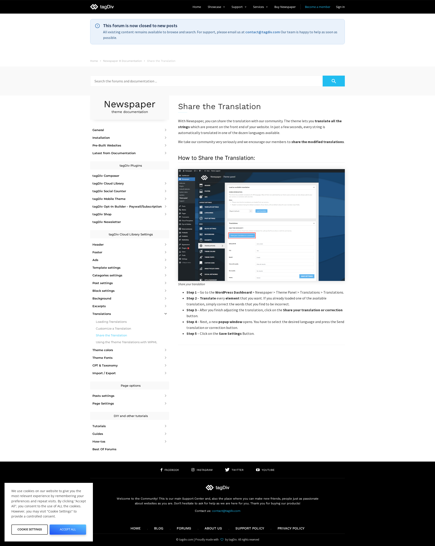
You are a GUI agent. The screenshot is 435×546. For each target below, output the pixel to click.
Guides (97, 434)
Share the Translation (111, 335)
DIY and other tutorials (131, 416)
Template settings (106, 267)
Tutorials (99, 426)
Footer (97, 252)
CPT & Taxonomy (105, 365)
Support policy (249, 528)
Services (258, 7)
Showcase (214, 7)
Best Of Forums (104, 449)
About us (213, 528)
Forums (184, 528)
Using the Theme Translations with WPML (126, 342)
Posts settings (103, 396)
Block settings (103, 290)
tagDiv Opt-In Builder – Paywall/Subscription (127, 206)
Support (237, 7)
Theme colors (102, 350)
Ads (95, 260)
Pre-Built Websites (106, 145)
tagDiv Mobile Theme (109, 199)
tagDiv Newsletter (106, 222)
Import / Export (104, 373)
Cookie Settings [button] (29, 529)
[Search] (334, 81)
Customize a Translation (113, 328)
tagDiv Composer (105, 175)
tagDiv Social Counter (109, 191)
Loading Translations (111, 321)
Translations (101, 314)
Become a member (317, 7)
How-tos (98, 441)
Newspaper (129, 106)
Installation (101, 137)
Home (197, 7)
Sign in (340, 7)
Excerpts (99, 306)
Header (98, 244)
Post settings (102, 283)
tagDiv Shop (101, 214)
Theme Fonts (102, 357)
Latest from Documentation (114, 153)
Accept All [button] (68, 529)
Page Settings (103, 403)
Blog (158, 528)
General (98, 130)
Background (101, 298)
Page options (131, 385)
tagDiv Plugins (131, 165)
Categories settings (107, 275)
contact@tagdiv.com (262, 32)
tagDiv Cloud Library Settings (131, 234)
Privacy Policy (291, 528)
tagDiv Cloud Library (108, 183)
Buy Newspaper (285, 7)
